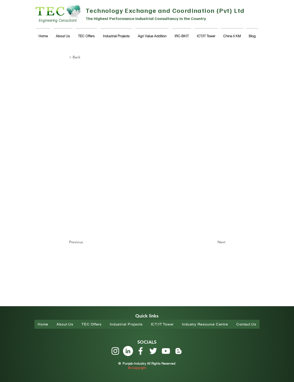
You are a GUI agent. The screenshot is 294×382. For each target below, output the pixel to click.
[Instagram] (115, 351)
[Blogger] (178, 351)
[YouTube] (166, 351)
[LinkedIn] (128, 351)
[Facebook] (141, 351)
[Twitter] (153, 351)
